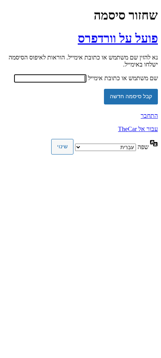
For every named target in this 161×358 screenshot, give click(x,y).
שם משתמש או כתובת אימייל (123, 78)
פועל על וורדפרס (118, 38)
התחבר (149, 115)
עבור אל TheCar (138, 129)
